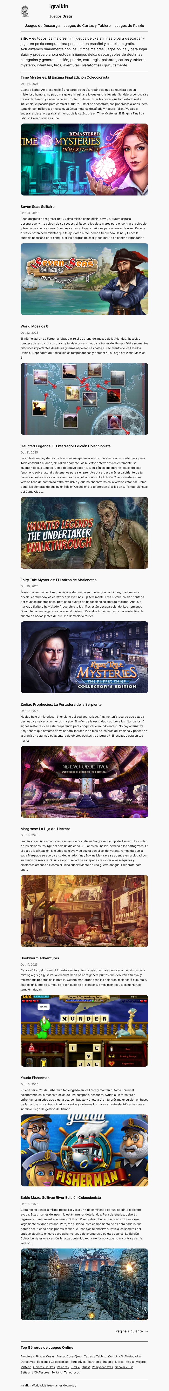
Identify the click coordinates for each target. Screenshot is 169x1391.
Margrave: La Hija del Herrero (45, 829)
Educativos (78, 1361)
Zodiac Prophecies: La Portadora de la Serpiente (61, 704)
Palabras (63, 1367)
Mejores (141, 1361)
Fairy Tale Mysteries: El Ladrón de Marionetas (58, 580)
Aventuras (27, 1356)
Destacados (133, 1356)
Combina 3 (115, 1356)
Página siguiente (131, 1331)
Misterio (26, 1367)
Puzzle (75, 1367)
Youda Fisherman (35, 1078)
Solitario (56, 1372)
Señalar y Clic (124, 1367)
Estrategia (94, 1361)
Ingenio (108, 1361)
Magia (130, 1361)
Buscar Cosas (45, 1356)
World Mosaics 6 (34, 326)
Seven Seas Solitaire (38, 207)
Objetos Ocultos (44, 1367)
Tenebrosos (72, 1372)
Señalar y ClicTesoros (35, 1372)
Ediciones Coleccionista (53, 1361)
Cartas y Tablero (95, 1356)
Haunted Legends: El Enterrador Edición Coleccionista (66, 446)
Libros (119, 1361)
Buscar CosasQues (69, 1356)
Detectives (28, 1361)
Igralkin (58, 6)
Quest (86, 1367)
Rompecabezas (102, 1367)
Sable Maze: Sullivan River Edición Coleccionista (61, 1197)
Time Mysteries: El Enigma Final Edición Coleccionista (65, 77)
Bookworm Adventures (40, 958)
